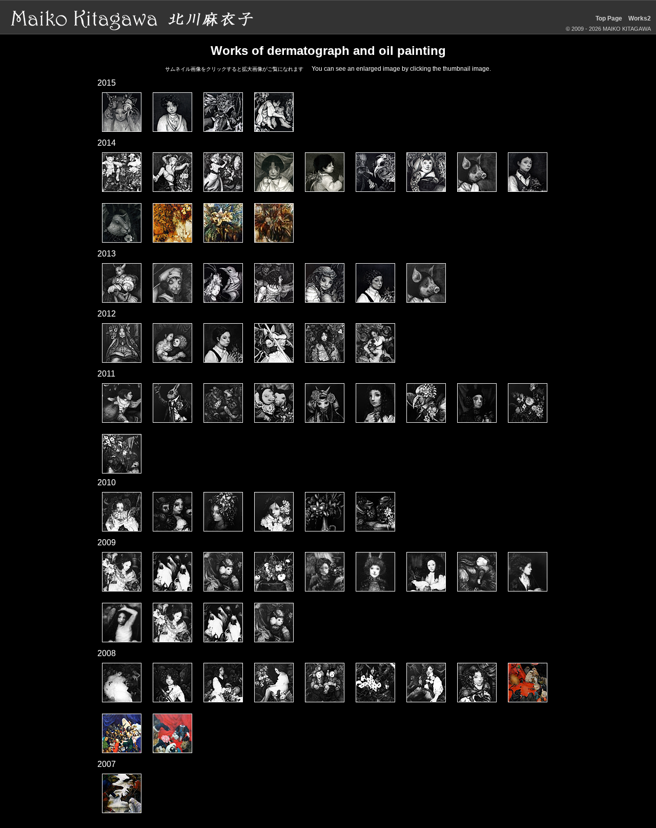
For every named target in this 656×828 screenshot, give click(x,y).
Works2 (639, 18)
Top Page (609, 18)
